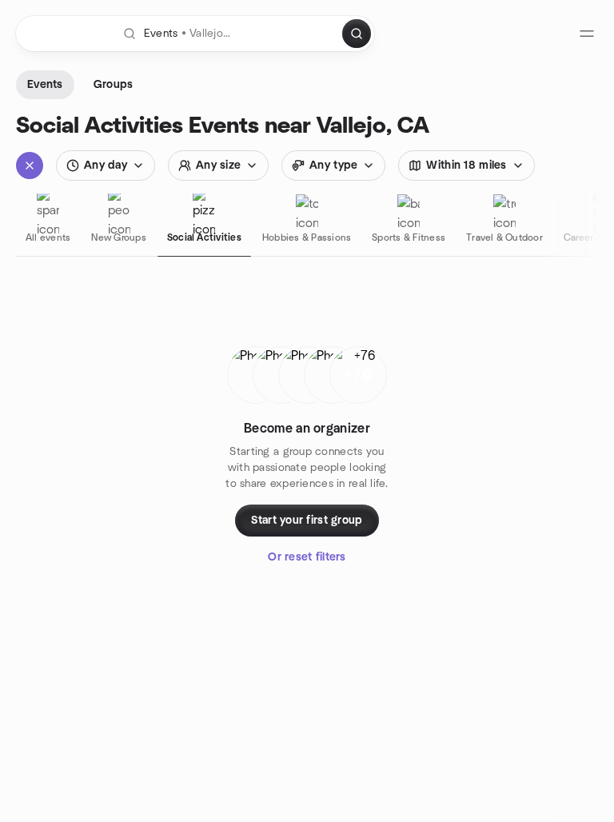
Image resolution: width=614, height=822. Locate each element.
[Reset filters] (29, 165)
